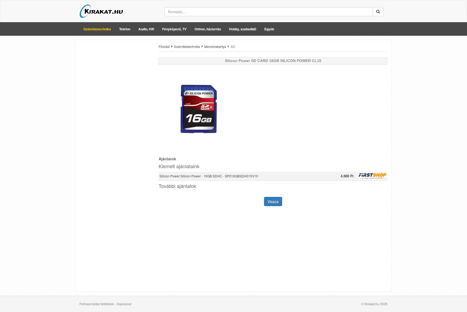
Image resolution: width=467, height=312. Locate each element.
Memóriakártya (215, 46)
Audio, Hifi (146, 29)
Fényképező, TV (174, 29)
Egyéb (269, 29)
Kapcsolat (124, 303)
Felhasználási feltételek (96, 303)
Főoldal (164, 46)
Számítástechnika (97, 29)
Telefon (124, 29)
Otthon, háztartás (208, 29)
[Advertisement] (115, 125)
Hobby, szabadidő (242, 29)
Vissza (273, 201)
